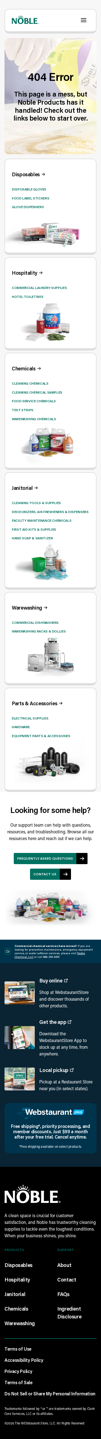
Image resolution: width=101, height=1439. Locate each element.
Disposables (18, 1265)
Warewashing (19, 1323)
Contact (66, 1279)
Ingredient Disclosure (69, 1312)
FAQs (63, 1294)
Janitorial (14, 1294)
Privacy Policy (18, 1371)
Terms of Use (17, 1349)
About (64, 1265)
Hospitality (17, 1279)
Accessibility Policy (23, 1360)
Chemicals (16, 1308)
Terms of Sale (18, 1382)
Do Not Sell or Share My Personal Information (49, 1393)
